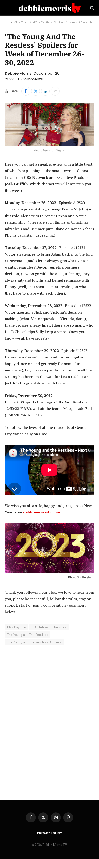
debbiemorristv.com (41, 512)
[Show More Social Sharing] (55, 91)
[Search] (91, 7)
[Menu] (8, 7)
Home (9, 22)
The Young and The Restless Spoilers (34, 642)
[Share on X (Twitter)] (35, 91)
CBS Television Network (49, 627)
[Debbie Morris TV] (50, 8)
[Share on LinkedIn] (45, 91)
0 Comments (30, 79)
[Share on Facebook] (25, 91)
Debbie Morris (18, 73)
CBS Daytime (16, 627)
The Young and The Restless (27, 635)
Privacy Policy (49, 832)
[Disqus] (49, 720)
